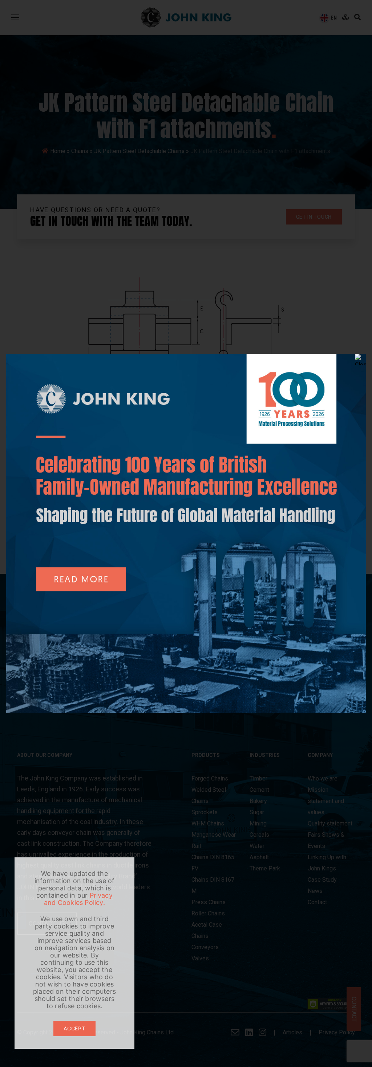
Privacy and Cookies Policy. (78, 898)
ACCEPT (74, 1028)
